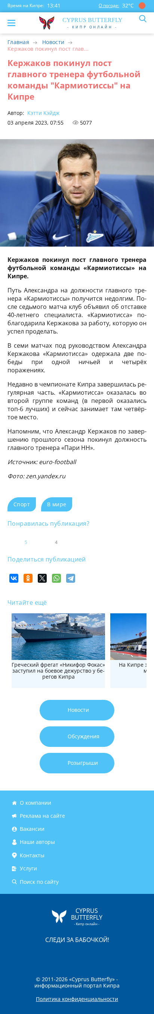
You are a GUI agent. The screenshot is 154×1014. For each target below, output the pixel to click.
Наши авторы (37, 842)
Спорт (21, 504)
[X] (42, 578)
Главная (18, 42)
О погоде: (109, 5)
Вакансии (32, 828)
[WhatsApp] (56, 578)
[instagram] (52, 955)
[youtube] (120, 955)
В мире (56, 504)
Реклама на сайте (42, 815)
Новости (53, 42)
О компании (35, 802)
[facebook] (34, 955)
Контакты (32, 855)
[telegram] (86, 955)
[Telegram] (70, 578)
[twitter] (69, 955)
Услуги (28, 868)
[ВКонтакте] (13, 578)
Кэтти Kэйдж (42, 112)
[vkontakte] (103, 955)
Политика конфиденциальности (77, 999)
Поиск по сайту (39, 881)
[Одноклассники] (28, 578)
